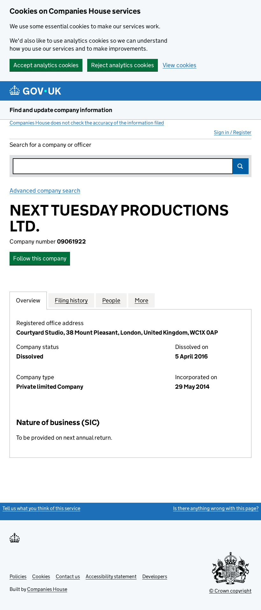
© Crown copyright (230, 591)
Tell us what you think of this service (41, 508)
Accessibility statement (111, 576)
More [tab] (141, 300)
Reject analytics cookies (122, 65)
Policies (18, 576)
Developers (154, 576)
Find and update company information (61, 110)
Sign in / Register (232, 132)
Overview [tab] (28, 300)
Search (241, 166)
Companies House (47, 589)
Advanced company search (45, 190)
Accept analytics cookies (46, 65)
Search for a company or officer (50, 144)
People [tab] (111, 300)
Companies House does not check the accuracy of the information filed (87, 123)
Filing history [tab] (71, 300)
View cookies (179, 65)
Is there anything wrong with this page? (215, 508)
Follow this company (40, 258)
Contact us (68, 576)
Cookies (41, 576)
